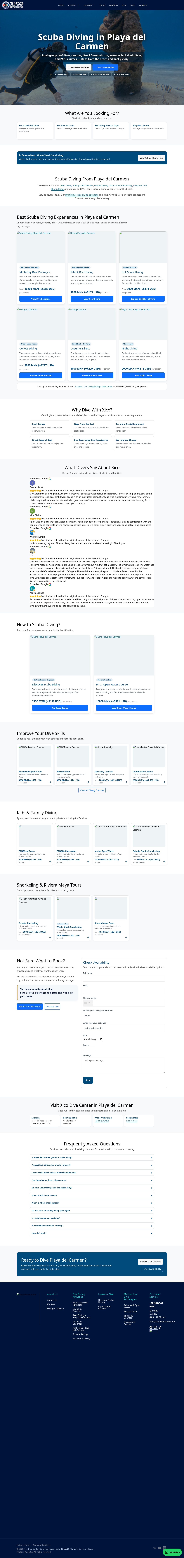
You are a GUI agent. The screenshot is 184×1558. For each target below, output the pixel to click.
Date (85, 1035)
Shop (132, 5)
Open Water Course (104, 1307)
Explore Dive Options (78, 67)
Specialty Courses (128, 1316)
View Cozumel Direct (92, 375)
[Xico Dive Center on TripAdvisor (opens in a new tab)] (154, 1430)
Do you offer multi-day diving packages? (51, 1210)
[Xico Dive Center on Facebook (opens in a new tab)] (151, 1327)
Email (85, 985)
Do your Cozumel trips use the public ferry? (52, 1187)
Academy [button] (88, 5)
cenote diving (101, 185)
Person (86, 1045)
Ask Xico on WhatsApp (30, 1006)
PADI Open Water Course (112, 684)
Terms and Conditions (41, 1545)
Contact (143, 5)
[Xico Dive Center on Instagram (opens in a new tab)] (155, 1327)
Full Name (87, 973)
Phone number (90, 998)
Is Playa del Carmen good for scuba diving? (52, 1157)
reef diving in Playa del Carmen (77, 185)
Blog (124, 5)
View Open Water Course (124, 708)
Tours (102, 5)
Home (61, 5)
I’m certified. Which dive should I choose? (51, 1165)
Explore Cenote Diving (40, 375)
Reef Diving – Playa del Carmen (81, 1316)
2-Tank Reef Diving (82, 272)
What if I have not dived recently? (47, 1225)
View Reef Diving (92, 299)
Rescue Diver (130, 1311)
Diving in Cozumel (77, 1322)
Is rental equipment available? (46, 1218)
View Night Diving (143, 375)
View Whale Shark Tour (151, 157)
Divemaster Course (130, 1323)
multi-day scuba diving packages (82, 194)
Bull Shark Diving (132, 272)
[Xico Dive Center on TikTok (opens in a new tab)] (159, 1327)
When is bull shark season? (44, 1195)
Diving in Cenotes (77, 1310)
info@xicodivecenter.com (162, 1321)
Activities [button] (72, 5)
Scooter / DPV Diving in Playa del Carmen (94, 386)
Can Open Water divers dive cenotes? (49, 1180)
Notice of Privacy (23, 1545)
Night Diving (129, 348)
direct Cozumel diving (121, 185)
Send (88, 1080)
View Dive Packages (40, 299)
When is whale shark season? (45, 1203)
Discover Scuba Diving (46, 684)
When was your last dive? (94, 1023)
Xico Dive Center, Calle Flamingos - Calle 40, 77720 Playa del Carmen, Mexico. (59, 1549)
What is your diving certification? (98, 1010)
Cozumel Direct (80, 348)
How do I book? (39, 1233)
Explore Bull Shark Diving (143, 299)
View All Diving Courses (92, 790)
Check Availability (105, 67)
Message (87, 1055)
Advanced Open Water (132, 1306)
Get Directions (131, 1121)
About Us (113, 5)
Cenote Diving (28, 348)
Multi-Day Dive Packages (34, 272)
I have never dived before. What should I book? (54, 1172)
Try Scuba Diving (60, 708)
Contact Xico (52, 1006)
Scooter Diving (80, 1334)
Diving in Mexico (55, 1308)
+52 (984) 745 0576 (102, 1121)
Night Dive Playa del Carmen (81, 1329)
